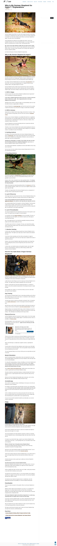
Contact (37, 543)
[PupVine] (11, 2)
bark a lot (29, 185)
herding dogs (10, 135)
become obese (13, 318)
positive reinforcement (12, 301)
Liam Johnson (7, 8)
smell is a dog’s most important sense (14, 368)
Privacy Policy (24, 543)
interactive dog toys (24, 450)
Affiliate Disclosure (33, 543)
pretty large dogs (17, 106)
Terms (28, 543)
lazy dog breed (29, 81)
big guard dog (17, 175)
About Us (19, 543)
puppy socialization (18, 215)
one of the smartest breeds (25, 306)
